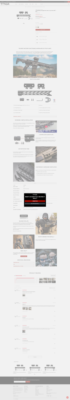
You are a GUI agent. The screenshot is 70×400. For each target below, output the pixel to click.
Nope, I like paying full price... (35, 203)
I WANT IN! (35, 201)
